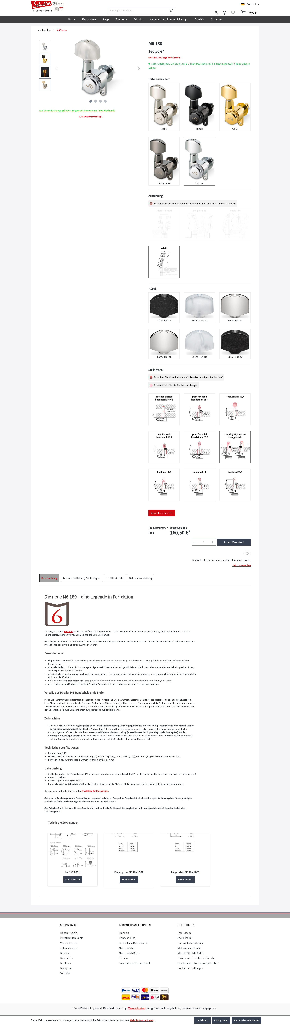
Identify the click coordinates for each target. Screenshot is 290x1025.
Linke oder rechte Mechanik (134, 963)
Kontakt (65, 953)
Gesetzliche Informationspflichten (198, 963)
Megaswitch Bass (129, 953)
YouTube (65, 973)
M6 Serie (68, 631)
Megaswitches (127, 948)
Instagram (66, 968)
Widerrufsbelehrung (189, 948)
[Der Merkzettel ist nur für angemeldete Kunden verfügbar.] (233, 12)
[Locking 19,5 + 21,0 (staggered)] (235, 447)
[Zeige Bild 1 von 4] (90, 101)
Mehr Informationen (141, 1020)
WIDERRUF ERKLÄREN (190, 953)
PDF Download (72, 879)
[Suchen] (171, 10)
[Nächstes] (138, 68)
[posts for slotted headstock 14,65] (164, 409)
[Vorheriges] (56, 68)
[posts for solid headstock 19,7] (164, 447)
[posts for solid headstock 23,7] (199, 447)
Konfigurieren (221, 1020)
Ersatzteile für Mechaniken (95, 790)
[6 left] (164, 262)
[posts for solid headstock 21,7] (199, 409)
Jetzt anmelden (241, 565)
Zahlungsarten (68, 948)
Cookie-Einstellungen (190, 968)
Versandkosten (68, 943)
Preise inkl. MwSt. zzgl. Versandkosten (164, 57)
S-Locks (123, 958)
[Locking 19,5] (164, 485)
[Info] (224, 12)
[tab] (49, 578)
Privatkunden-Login (71, 937)
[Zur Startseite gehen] (47, 6)
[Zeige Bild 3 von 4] (100, 101)
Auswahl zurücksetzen (162, 513)
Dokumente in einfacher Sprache (196, 958)
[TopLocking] (235, 409)
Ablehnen (202, 1020)
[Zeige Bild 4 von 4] (105, 101)
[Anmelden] (216, 12)
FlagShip (124, 932)
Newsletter (66, 958)
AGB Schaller (185, 937)
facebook (65, 963)
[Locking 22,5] (235, 485)
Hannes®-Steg (127, 937)
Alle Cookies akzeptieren (246, 1020)
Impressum (184, 932)
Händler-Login (68, 932)
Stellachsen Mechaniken (133, 943)
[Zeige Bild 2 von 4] (95, 101)
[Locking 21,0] (199, 485)
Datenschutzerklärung (191, 943)
